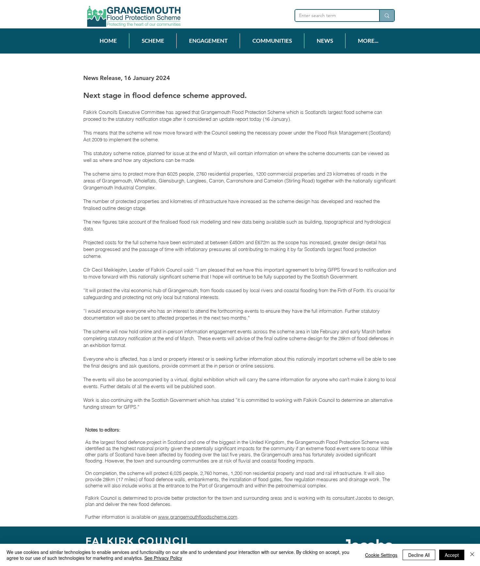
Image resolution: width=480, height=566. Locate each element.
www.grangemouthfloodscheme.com (197, 517)
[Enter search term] (386, 15)
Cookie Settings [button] (381, 555)
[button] (152, 40)
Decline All (419, 555)
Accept (452, 555)
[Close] (472, 555)
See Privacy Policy (163, 558)
